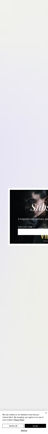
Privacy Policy (19, 420)
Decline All (13, 426)
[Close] (45, 414)
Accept (35, 426)
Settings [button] (24, 430)
